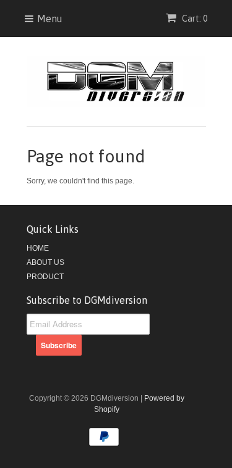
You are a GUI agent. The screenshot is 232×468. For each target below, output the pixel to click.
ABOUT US (45, 262)
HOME (38, 248)
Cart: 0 (193, 18)
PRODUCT (45, 276)
